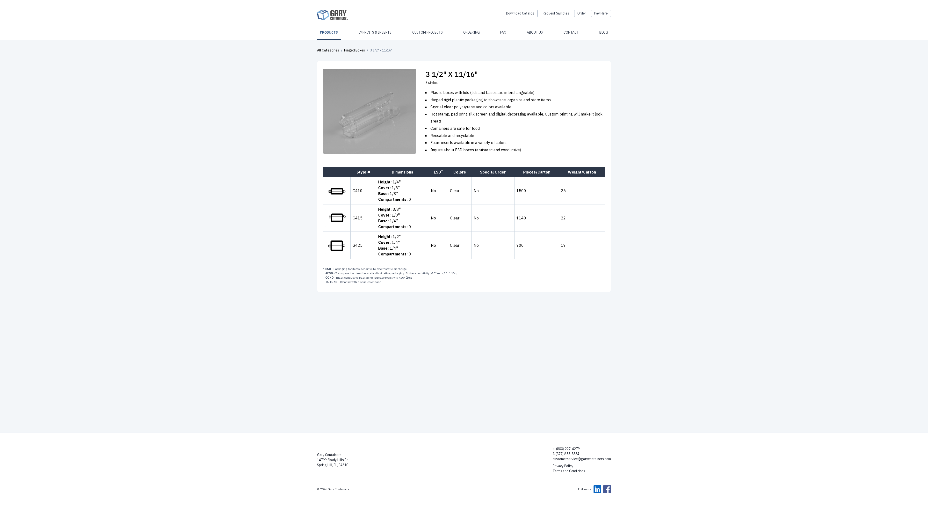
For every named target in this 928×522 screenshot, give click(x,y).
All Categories (328, 50)
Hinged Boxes (354, 50)
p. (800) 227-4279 (566, 449)
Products (329, 32)
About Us (535, 32)
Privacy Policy (563, 466)
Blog (603, 32)
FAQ (503, 32)
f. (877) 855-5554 (566, 454)
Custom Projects (427, 32)
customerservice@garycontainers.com (582, 459)
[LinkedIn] (597, 489)
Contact (571, 32)
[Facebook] (607, 489)
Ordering (471, 32)
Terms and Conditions (569, 471)
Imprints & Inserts (375, 32)
